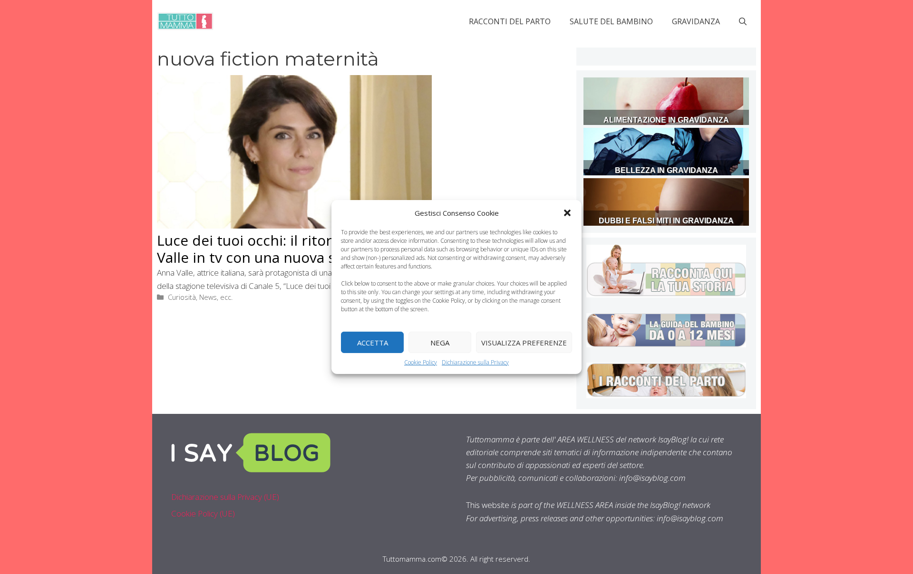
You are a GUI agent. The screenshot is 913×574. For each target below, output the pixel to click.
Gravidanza (696, 21)
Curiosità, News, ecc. (200, 297)
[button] (567, 213)
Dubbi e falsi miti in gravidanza (666, 221)
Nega (439, 342)
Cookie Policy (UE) (203, 513)
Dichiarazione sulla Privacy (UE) (225, 496)
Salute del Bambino (611, 21)
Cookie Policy (420, 362)
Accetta (372, 342)
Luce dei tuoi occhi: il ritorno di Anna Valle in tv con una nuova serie (281, 248)
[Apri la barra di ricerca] (742, 21)
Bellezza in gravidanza (666, 170)
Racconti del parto (510, 21)
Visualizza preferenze (524, 342)
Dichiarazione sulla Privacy (475, 362)
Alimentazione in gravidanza (666, 120)
